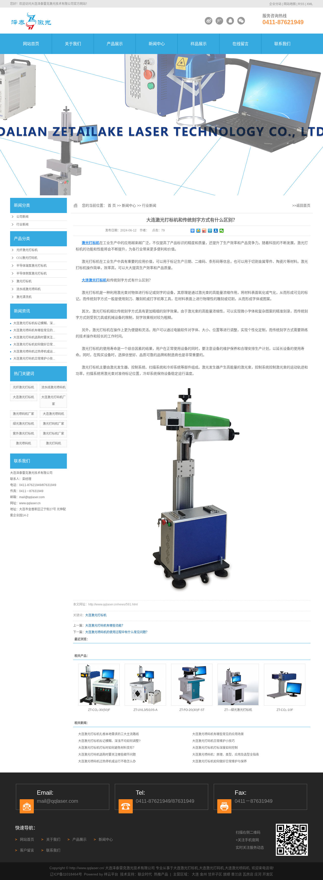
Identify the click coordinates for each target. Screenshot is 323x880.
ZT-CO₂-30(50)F (99, 710)
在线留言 (240, 44)
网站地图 (290, 4)
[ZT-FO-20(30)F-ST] (191, 685)
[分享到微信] (222, 231)
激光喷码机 (23, 443)
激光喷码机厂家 (23, 414)
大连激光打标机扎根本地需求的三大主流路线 (108, 734)
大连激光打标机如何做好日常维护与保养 (219, 761)
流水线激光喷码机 (28, 289)
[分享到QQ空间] (198, 231)
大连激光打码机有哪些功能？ (105, 625)
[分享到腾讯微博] (210, 231)
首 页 (112, 205)
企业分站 (275, 4)
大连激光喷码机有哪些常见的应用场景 (218, 734)
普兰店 (236, 874)
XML (310, 4)
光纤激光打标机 (27, 250)
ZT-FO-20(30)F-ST (191, 710)
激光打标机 (24, 281)
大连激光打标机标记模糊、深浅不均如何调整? (109, 741)
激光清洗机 (24, 297)
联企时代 (145, 874)
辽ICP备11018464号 (66, 874)
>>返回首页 (301, 205)
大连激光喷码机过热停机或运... (34, 351)
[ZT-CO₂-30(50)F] (99, 685)
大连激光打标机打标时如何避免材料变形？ (107, 748)
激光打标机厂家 (53, 433)
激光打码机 (53, 443)
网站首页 (31, 44)
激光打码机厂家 (53, 423)
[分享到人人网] (216, 231)
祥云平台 (111, 874)
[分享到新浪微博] (204, 231)
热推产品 (161, 874)
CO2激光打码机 (26, 258)
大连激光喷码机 (53, 414)
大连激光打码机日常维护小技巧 (213, 741)
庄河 (257, 874)
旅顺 (226, 874)
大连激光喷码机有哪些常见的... (34, 330)
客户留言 (27, 850)
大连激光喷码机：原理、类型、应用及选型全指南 (225, 754)
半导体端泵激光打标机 (31, 266)
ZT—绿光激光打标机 (238, 710)
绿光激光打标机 (23, 423)
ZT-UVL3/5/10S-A (145, 710)
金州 (203, 874)
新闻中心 (157, 44)
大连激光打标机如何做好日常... (34, 344)
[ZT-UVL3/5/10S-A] (145, 685)
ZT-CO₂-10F (285, 710)
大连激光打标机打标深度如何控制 (215, 748)
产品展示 (115, 44)
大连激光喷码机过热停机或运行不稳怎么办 (107, 761)
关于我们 (73, 44)
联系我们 (282, 44)
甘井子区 (215, 874)
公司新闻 (22, 217)
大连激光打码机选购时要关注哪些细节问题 (107, 754)
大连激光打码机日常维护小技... (34, 358)
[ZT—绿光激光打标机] (238, 685)
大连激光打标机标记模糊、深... (34, 323)
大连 (195, 874)
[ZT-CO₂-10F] (284, 685)
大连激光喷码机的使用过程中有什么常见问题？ (117, 632)
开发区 (267, 874)
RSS (301, 4)
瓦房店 (248, 874)
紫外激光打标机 (23, 433)
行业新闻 (22, 224)
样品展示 (199, 44)
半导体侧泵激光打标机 (31, 273)
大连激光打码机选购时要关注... (34, 337)
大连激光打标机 (23, 397)
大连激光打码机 (211, 868)
